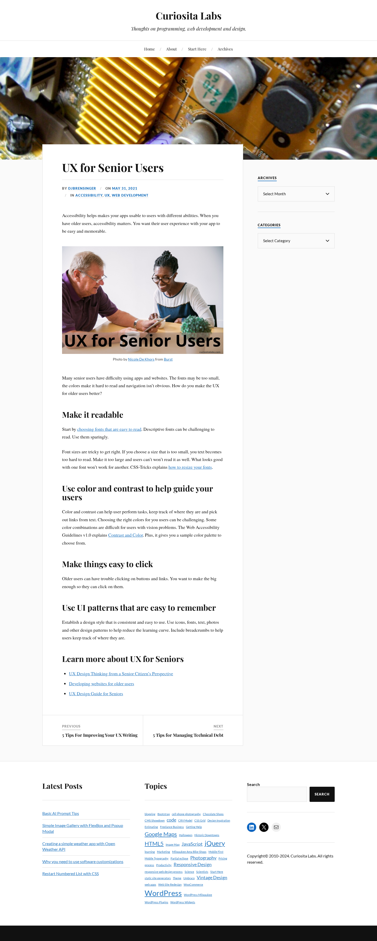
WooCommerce (193, 884)
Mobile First (216, 851)
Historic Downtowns (206, 835)
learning (150, 851)
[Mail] (276, 827)
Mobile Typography (156, 858)
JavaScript (192, 844)
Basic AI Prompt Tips (60, 813)
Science (189, 871)
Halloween (185, 835)
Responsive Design (193, 864)
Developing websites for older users (101, 683)
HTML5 (154, 843)
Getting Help (194, 827)
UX (107, 195)
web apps (150, 884)
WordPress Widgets (182, 902)
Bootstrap (163, 814)
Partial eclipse (179, 858)
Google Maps (161, 834)
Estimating (151, 827)
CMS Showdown (155, 820)
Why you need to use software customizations (82, 861)
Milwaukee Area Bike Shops (189, 851)
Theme (177, 878)
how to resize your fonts (190, 467)
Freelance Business (172, 827)
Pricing (223, 858)
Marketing (163, 851)
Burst (168, 359)
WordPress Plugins (156, 902)
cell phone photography (186, 814)
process (149, 865)
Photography (203, 858)
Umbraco (189, 878)
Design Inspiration (218, 820)
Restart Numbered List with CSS (70, 873)
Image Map (173, 844)
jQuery (215, 843)
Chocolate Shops (213, 814)
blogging (150, 814)
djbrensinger (82, 188)
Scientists (202, 871)
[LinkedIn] (251, 827)
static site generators (158, 878)
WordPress (163, 892)
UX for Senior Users (113, 167)
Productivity (164, 865)
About (171, 49)
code (171, 820)
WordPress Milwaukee (198, 894)
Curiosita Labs (189, 15)
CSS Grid (199, 820)
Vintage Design (212, 877)
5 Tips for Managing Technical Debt (188, 735)
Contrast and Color (125, 535)
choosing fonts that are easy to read (109, 429)
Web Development (130, 195)
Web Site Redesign (170, 884)
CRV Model (185, 820)
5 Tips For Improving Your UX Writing (99, 735)
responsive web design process (164, 871)
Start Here (197, 49)
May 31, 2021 (124, 188)
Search (253, 784)
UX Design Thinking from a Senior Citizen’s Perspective (121, 673)
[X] (264, 827)
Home (149, 49)
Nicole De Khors (141, 359)
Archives (225, 49)
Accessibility (89, 195)
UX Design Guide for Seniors (96, 693)
